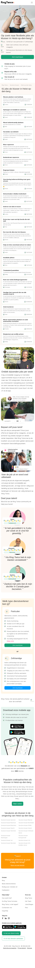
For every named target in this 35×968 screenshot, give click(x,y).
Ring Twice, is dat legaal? (10, 904)
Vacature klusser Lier (7, 840)
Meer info (10, 641)
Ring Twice (5, 85)
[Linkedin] (5, 918)
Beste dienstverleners (9, 884)
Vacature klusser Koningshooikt (23, 836)
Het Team (28, 901)
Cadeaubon (5, 890)
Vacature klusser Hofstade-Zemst (26, 832)
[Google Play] (17, 732)
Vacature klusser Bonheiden (26, 822)
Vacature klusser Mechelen (8, 843)
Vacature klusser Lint (24, 840)
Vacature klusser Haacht (8, 828)
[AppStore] (17, 726)
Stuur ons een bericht (17, 865)
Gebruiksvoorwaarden (9, 948)
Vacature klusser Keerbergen (5, 836)
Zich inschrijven (17, 57)
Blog (3, 880)
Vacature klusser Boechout (8, 822)
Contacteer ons (7, 907)
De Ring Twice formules (9, 901)
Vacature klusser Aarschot (8, 820)
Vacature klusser (14, 85)
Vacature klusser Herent (25, 828)
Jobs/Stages (29, 904)
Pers (26, 907)
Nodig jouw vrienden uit (9, 887)
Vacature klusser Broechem (8, 825)
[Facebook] (2, 918)
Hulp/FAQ (5, 911)
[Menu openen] (32, 2)
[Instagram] (8, 918)
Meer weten (17, 804)
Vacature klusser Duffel (25, 825)
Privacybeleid (22, 948)
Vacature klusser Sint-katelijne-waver (25, 844)
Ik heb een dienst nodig (11, 933)
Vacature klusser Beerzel (25, 820)
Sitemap (29, 948)
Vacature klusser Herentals (8, 830)
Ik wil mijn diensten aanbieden (13, 938)
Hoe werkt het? (7, 898)
